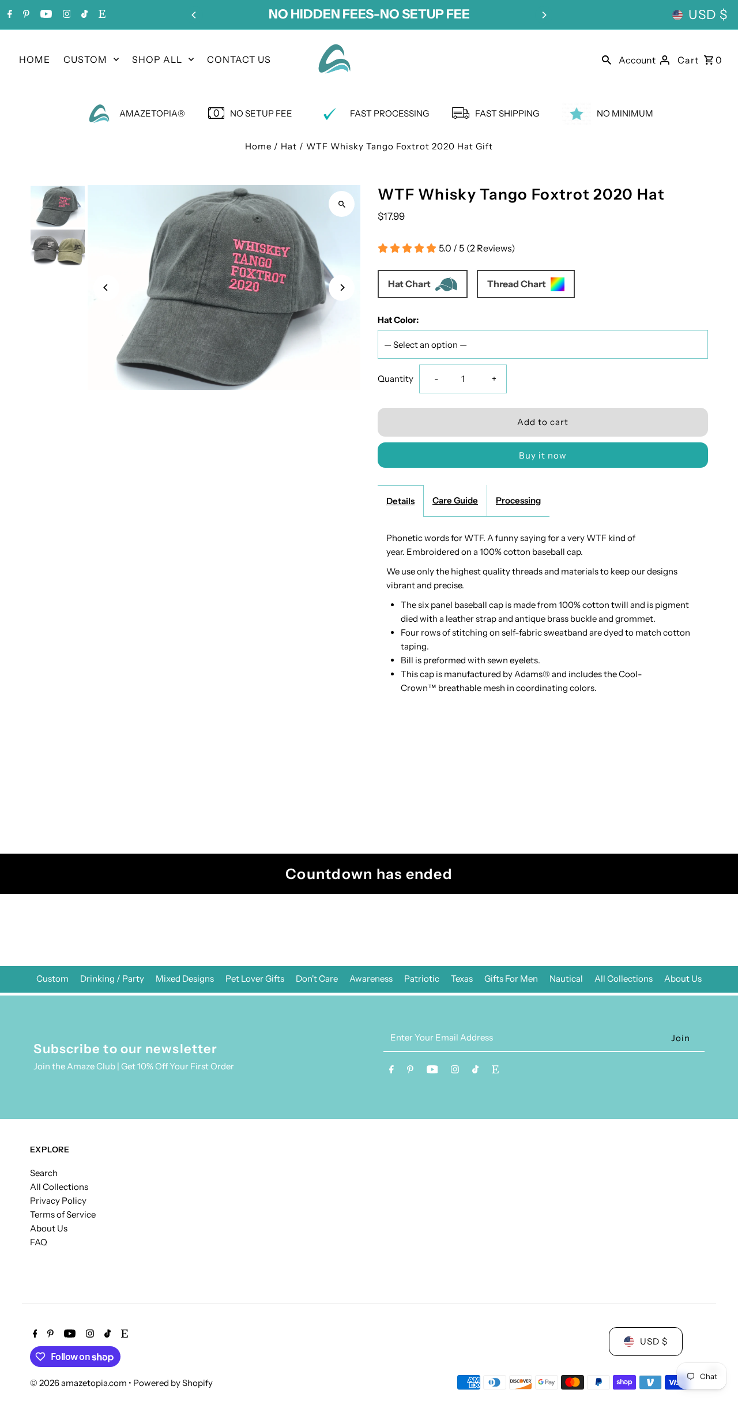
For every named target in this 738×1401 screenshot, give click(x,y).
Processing (518, 500)
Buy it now (543, 455)
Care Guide (455, 500)
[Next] (543, 15)
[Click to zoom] (342, 204)
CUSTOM (85, 59)
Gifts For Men (511, 978)
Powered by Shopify (173, 1382)
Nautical (566, 978)
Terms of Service (63, 1214)
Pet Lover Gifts (254, 978)
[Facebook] (8, 15)
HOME (34, 59)
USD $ (708, 14)
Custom (52, 978)
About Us (683, 978)
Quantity (395, 378)
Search (44, 1172)
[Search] (606, 59)
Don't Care (317, 978)
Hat (289, 146)
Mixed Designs (185, 978)
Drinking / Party (112, 978)
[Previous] (194, 15)
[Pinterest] (24, 15)
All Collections (623, 978)
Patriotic (421, 978)
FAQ (38, 1242)
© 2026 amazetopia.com (79, 1382)
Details (400, 500)
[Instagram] (65, 15)
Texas (462, 978)
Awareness (371, 978)
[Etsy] (101, 15)
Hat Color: (398, 319)
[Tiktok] (83, 15)
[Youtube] (44, 15)
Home (258, 146)
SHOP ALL (157, 59)
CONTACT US (239, 59)
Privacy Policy (58, 1200)
